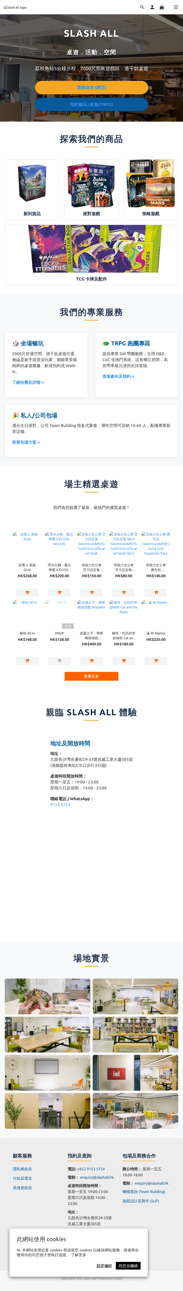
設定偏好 (104, 1266)
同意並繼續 (128, 1266)
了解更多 (78, 1255)
